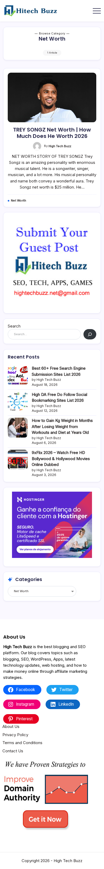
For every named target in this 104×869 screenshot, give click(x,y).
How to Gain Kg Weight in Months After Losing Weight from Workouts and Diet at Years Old (62, 426)
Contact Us (12, 750)
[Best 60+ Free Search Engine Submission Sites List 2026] (18, 375)
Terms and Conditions (22, 742)
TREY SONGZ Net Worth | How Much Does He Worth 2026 (52, 133)
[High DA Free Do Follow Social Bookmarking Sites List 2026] (18, 402)
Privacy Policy (15, 734)
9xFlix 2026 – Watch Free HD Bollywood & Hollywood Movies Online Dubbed (61, 458)
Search (14, 326)
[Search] (89, 334)
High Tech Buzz (60, 146)
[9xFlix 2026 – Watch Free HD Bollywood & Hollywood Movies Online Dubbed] (18, 460)
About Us (10, 726)
